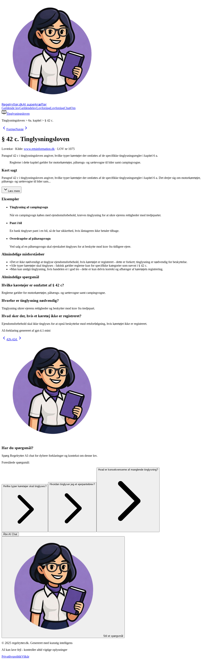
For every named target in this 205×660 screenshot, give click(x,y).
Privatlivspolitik (11, 656)
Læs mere (14, 190)
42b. (9, 339)
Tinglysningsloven (18, 113)
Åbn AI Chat (10, 534)
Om (73, 108)
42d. (15, 339)
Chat (67, 108)
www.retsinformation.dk (39, 149)
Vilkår (25, 656)
